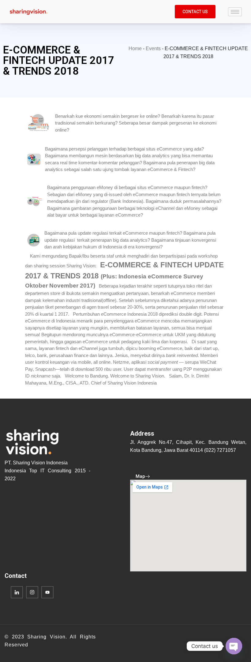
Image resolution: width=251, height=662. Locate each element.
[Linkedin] (17, 592)
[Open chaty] (234, 646)
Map (140, 476)
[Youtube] (47, 592)
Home (135, 48)
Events (153, 48)
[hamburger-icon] (235, 11)
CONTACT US (195, 11)
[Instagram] (32, 592)
